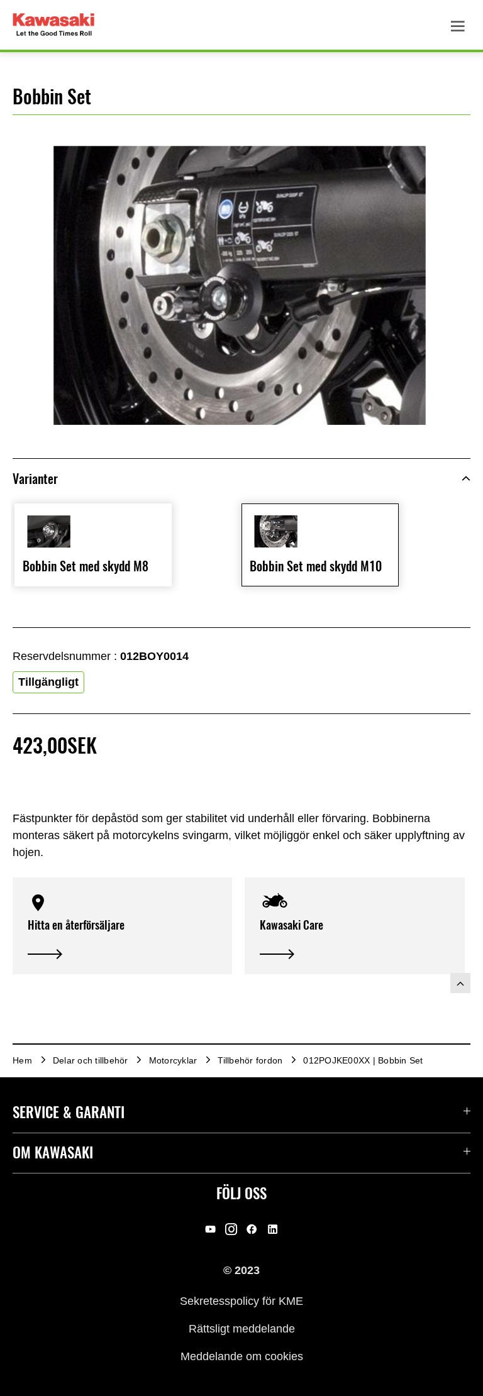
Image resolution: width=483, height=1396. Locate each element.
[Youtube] (210, 1229)
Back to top (460, 983)
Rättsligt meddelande (242, 1328)
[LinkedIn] (273, 1229)
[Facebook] (252, 1229)
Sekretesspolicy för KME (241, 1300)
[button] (122, 925)
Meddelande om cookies (241, 1356)
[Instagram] (231, 1229)
